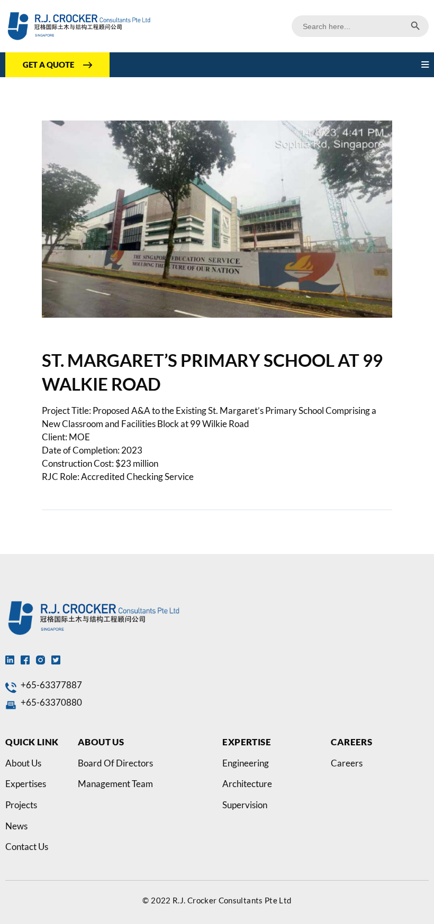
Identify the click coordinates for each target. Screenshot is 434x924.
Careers (347, 763)
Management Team (115, 784)
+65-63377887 (51, 685)
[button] (425, 64)
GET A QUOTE (48, 64)
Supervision (244, 805)
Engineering (245, 763)
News (16, 826)
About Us (23, 763)
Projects (21, 805)
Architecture (247, 784)
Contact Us (26, 847)
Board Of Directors (115, 763)
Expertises (25, 784)
